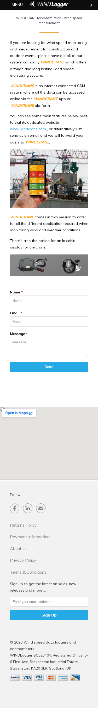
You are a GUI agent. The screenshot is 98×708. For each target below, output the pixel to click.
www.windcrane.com (28, 129)
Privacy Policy (23, 560)
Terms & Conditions (28, 572)
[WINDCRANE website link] (49, 206)
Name (16, 292)
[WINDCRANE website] (49, 275)
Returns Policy (23, 525)
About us (18, 548)
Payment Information (30, 536)
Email (16, 313)
